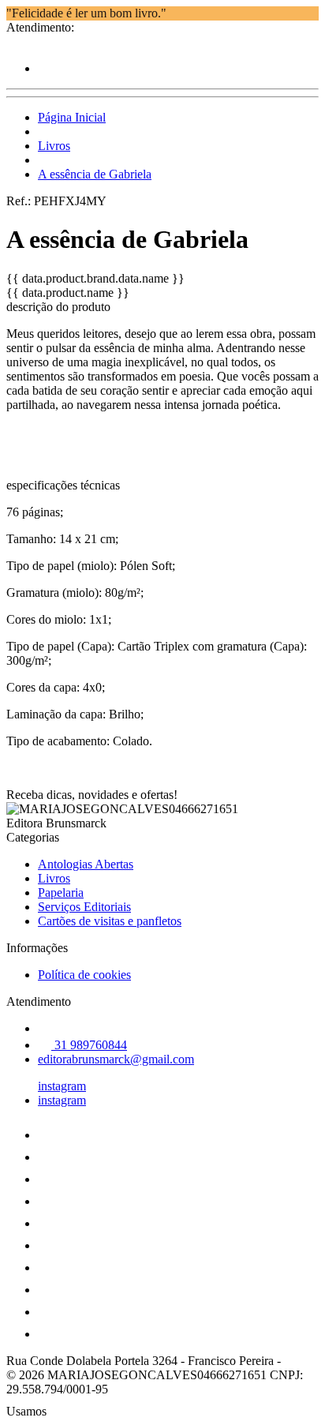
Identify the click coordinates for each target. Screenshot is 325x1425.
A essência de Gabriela (94, 174)
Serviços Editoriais (84, 906)
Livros (54, 145)
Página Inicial (72, 117)
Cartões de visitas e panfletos (109, 921)
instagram (62, 1086)
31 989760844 (89, 1045)
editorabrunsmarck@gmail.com (116, 1059)
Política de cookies (84, 974)
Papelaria (61, 892)
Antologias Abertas (85, 864)
